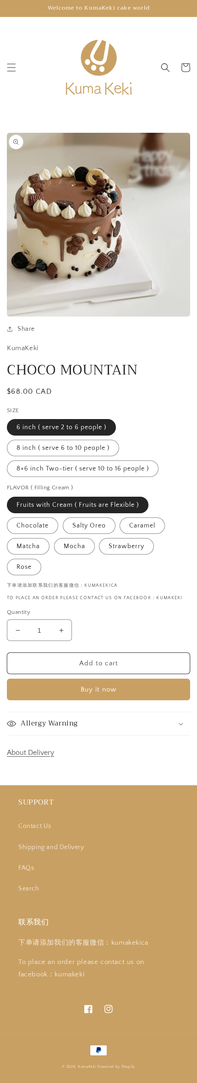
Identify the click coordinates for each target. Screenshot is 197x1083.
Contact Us (34, 826)
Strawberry (126, 546)
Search (28, 888)
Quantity (18, 612)
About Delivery (30, 752)
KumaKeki (87, 1067)
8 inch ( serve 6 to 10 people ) (62, 448)
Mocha (74, 546)
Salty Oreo (89, 525)
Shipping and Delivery (51, 847)
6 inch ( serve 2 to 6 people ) (61, 427)
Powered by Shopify (116, 1067)
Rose (24, 567)
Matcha (28, 546)
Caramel (142, 525)
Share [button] (26, 329)
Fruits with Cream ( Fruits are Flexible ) (77, 505)
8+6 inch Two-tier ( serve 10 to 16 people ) (82, 468)
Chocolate (32, 525)
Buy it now (98, 689)
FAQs (26, 868)
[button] (11, 67)
